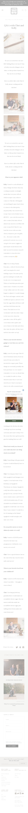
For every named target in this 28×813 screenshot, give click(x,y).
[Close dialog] (23, 390)
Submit (14, 420)
